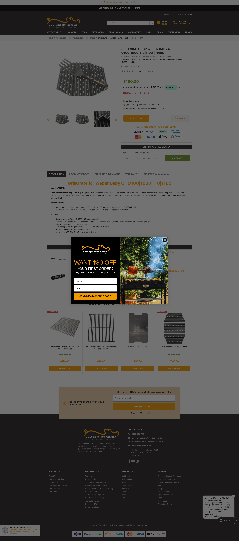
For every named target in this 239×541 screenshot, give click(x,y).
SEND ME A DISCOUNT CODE (95, 296)
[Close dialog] (165, 240)
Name (76, 276)
